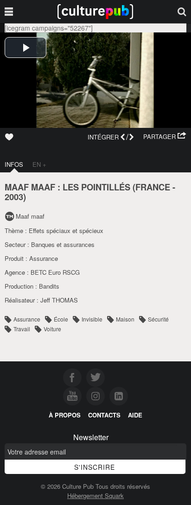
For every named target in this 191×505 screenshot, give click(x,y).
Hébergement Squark (95, 495)
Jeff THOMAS (59, 300)
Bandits (49, 286)
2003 (14, 196)
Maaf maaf (30, 216)
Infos (14, 164)
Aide (135, 414)
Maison (125, 319)
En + (39, 164)
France (152, 187)
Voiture (52, 329)
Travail (21, 329)
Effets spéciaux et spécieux (66, 230)
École (61, 319)
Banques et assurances (63, 244)
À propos (65, 414)
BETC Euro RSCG (55, 272)
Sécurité (158, 319)
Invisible (92, 319)
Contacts (104, 414)
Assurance (43, 258)
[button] (164, 136)
